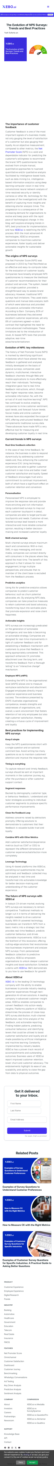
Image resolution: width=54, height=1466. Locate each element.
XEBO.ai (19, 230)
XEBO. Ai (9, 981)
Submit (27, 1130)
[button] (48, 7)
